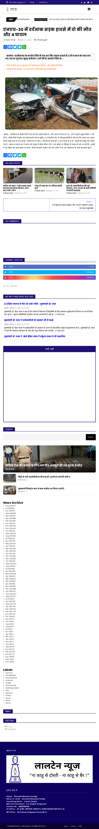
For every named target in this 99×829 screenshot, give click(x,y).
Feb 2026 (10, 521)
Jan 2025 (10, 553)
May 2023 (11, 604)
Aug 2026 (11, 505)
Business (9, 673)
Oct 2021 (9, 644)
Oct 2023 (10, 591)
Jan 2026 (10, 523)
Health (8, 683)
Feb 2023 (10, 611)
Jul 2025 (10, 538)
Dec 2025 (11, 526)
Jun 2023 (10, 601)
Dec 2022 (10, 616)
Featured (9, 680)
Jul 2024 (10, 568)
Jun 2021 (10, 649)
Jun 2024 (10, 571)
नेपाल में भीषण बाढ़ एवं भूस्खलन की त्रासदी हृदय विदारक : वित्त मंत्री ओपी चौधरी (34, 65)
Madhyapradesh (12, 688)
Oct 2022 (9, 621)
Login (66, 826)
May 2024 (11, 573)
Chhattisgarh (42, 40)
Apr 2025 (10, 546)
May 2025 (11, 543)
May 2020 (10, 659)
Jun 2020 (10, 656)
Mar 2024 (11, 579)
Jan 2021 (10, 654)
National (9, 693)
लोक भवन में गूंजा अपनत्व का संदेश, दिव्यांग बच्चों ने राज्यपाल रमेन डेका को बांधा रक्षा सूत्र (58, 19)
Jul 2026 (10, 508)
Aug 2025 (11, 536)
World (8, 703)
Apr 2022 (10, 634)
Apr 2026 (10, 516)
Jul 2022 (9, 629)
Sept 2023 (11, 594)
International (11, 685)
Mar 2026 (11, 518)
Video (8, 700)
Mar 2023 (11, 609)
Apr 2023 (10, 606)
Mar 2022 (10, 636)
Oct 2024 (10, 561)
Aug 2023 (11, 596)
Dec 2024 (11, 556)
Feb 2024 (10, 581)
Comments (11, 729)
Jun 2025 (10, 541)
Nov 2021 (10, 641)
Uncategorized (24, 19)
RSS (80, 826)
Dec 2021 (10, 639)
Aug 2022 (10, 626)
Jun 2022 (9, 631)
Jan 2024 (10, 584)
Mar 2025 (11, 548)
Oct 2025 (10, 531)
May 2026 (11, 513)
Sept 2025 (11, 533)
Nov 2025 (11, 528)
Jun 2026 (10, 511)
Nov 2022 (10, 619)
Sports (8, 698)
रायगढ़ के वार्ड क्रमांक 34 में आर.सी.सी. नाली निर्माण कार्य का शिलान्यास (31, 69)
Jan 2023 (10, 614)
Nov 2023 (11, 589)
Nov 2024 (11, 558)
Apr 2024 (10, 576)
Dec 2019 (10, 661)
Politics (8, 695)
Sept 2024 (11, 563)
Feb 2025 (10, 551)
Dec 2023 (11, 586)
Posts (9, 726)
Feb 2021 (10, 651)
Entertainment (11, 678)
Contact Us (43, 2)
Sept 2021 (10, 646)
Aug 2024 (11, 566)
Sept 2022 (10, 624)
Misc (7, 690)
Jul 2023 (10, 599)
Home (32, 2)
